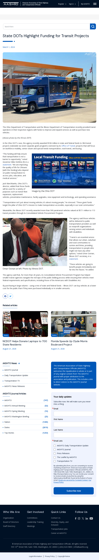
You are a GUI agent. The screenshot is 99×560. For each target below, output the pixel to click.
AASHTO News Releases (14, 386)
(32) (46, 405)
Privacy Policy (50, 556)
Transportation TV (12, 381)
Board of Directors (11, 522)
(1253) (45, 433)
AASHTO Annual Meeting (14, 405)
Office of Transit (68, 146)
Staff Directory (9, 526)
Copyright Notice (64, 556)
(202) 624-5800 (65, 547)
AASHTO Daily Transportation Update (72, 445)
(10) (46, 411)
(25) (46, 416)
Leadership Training (35, 522)
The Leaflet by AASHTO (67, 457)
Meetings (31, 526)
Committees (32, 518)
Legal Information (35, 556)
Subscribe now (74, 490)
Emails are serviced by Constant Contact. (73, 480)
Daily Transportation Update (16, 375)
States (7, 427)
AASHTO (8, 400)
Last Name (58, 430)
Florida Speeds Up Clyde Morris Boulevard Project (69, 343)
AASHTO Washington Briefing (16, 416)
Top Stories (9, 433)
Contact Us (55, 518)
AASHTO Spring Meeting (14, 411)
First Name (58, 419)
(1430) (45, 422)
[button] (72, 4)
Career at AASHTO (59, 533)
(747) (46, 400)
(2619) (45, 427)
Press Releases (63, 453)
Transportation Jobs (59, 529)
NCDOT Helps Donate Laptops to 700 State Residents (25, 343)
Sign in (71, 4)
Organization (8, 518)
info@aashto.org (81, 547)
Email (56, 409)
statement (7, 164)
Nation (7, 422)
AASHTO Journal (11, 370)
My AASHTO (85, 4)
